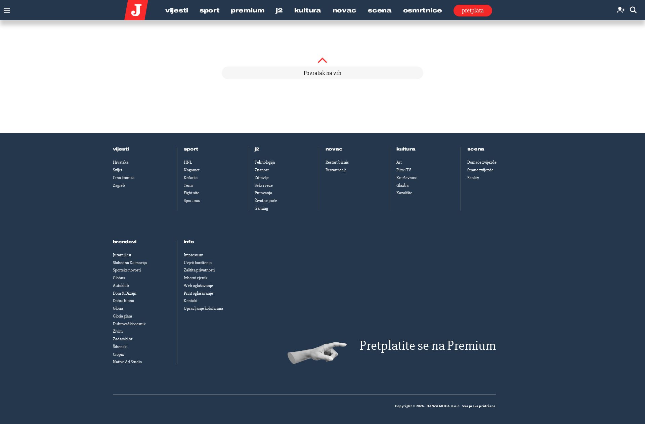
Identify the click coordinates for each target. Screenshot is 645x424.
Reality (473, 177)
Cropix (118, 354)
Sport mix (192, 200)
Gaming (261, 208)
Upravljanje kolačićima (203, 308)
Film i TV (403, 170)
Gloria (118, 308)
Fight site (191, 193)
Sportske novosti (127, 270)
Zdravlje (262, 177)
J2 (279, 10)
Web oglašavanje (198, 285)
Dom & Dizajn (124, 293)
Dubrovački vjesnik (129, 324)
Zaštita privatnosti (199, 270)
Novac (345, 10)
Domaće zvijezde (482, 162)
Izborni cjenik (195, 278)
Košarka (191, 177)
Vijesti (176, 10)
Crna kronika (123, 177)
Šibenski (120, 346)
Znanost (262, 170)
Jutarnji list (122, 255)
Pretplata (473, 10)
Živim (118, 331)
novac (334, 149)
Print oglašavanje (198, 293)
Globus (119, 278)
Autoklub (121, 285)
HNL (188, 162)
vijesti (121, 149)
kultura (406, 149)
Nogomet (192, 170)
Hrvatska (120, 162)
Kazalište (404, 193)
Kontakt (191, 300)
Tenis (188, 185)
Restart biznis (337, 162)
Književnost (406, 177)
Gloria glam (122, 316)
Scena (380, 10)
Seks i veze (264, 185)
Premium (247, 10)
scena (476, 149)
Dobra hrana (123, 300)
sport (191, 149)
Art (399, 162)
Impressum (193, 255)
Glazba (402, 185)
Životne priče (266, 200)
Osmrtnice (422, 10)
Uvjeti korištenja (198, 262)
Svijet (117, 170)
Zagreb (119, 185)
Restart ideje (336, 170)
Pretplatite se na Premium (427, 345)
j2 (257, 149)
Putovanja (263, 193)
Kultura (307, 10)
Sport (210, 10)
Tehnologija (265, 162)
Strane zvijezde (480, 170)
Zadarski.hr (122, 339)
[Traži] (633, 10)
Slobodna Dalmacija (130, 262)
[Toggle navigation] (5, 8)
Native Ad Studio (127, 362)
